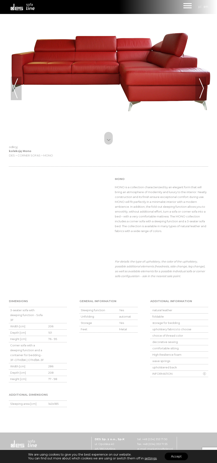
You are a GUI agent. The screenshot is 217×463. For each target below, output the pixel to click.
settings (151, 458)
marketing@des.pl (160, 449)
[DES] (22, 6)
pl (200, 7)
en (206, 7)
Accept (176, 456)
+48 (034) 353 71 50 (154, 439)
